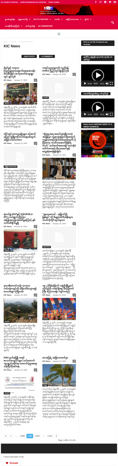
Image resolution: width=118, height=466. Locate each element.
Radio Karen (54, 2)
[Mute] (107, 83)
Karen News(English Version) (33, 2)
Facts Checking (41, 19)
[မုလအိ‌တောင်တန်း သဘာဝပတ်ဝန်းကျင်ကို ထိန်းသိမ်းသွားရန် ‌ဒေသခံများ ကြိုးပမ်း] (20, 310)
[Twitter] (110, 2)
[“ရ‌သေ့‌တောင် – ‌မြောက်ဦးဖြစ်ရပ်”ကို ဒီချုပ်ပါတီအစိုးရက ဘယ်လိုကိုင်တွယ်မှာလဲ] (59, 237)
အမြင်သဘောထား (10, 166)
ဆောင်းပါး (46, 247)
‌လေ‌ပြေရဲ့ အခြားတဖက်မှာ (55, 357)
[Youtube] (115, 2)
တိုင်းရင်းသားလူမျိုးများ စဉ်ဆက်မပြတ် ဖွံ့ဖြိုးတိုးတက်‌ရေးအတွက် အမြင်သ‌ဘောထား (20, 137)
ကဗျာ (45, 385)
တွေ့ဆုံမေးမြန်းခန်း (49, 178)
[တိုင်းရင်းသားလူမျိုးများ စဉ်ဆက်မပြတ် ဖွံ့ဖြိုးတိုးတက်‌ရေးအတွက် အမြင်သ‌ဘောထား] (20, 157)
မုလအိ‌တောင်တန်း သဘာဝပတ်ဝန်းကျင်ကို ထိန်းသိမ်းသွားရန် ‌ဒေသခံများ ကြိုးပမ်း (20, 288)
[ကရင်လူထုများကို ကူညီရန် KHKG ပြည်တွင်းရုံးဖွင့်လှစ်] (59, 88)
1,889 (22, 436)
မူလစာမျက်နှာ (10, 19)
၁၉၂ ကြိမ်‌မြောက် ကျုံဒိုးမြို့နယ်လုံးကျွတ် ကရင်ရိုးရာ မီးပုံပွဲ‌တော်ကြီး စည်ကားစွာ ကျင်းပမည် (58, 288)
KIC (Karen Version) (9, 2)
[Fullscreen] (111, 83)
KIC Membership (45, 26)
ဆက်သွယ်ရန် (30, 26)
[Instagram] (100, 2)
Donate (14, 463)
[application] (97, 75)
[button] (112, 22)
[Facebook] (96, 2)
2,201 (49, 436)
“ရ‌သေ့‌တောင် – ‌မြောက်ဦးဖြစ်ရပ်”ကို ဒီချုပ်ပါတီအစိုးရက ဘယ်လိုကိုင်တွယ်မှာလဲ (57, 217)
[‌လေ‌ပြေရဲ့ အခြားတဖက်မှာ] (59, 375)
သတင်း (6, 103)
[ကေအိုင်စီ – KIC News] (59, 9)
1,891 (37, 436)
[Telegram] (105, 2)
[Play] (85, 83)
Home (6, 41)
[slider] (96, 83)
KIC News (8, 80)
